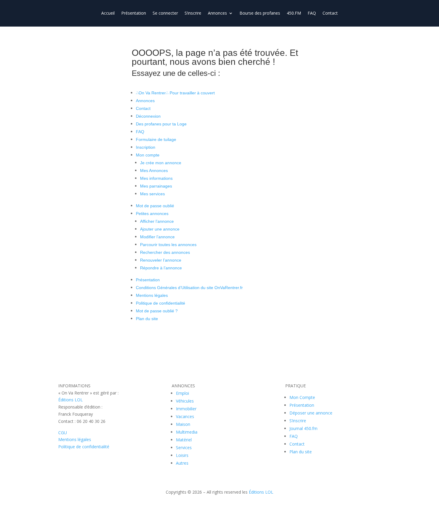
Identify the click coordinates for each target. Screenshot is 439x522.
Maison (183, 424)
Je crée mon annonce (160, 162)
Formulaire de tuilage (156, 139)
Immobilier (186, 409)
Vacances (185, 416)
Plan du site (147, 318)
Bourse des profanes (260, 13)
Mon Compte (302, 397)
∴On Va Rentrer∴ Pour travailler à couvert (175, 92)
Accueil (108, 13)
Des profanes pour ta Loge (161, 124)
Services (184, 447)
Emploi (182, 393)
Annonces (217, 13)
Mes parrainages (156, 186)
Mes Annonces (154, 170)
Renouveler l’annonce (160, 260)
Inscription (145, 147)
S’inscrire (193, 13)
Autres (182, 463)
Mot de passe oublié (155, 205)
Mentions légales (152, 295)
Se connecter (165, 13)
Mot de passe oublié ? (157, 310)
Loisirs (182, 455)
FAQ (312, 13)
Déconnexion (148, 116)
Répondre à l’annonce (161, 267)
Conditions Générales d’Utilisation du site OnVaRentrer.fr (189, 287)
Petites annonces (152, 213)
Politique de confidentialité (160, 303)
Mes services (152, 193)
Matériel (184, 440)
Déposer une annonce (310, 413)
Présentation (133, 13)
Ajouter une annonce (159, 229)
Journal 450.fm (303, 428)
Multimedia (186, 432)
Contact (330, 13)
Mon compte (147, 155)
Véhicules (185, 401)
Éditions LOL (70, 400)
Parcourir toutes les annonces (168, 244)
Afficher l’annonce (157, 221)
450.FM (294, 13)
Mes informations (156, 178)
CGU (62, 432)
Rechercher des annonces (165, 252)
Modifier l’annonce (157, 236)
